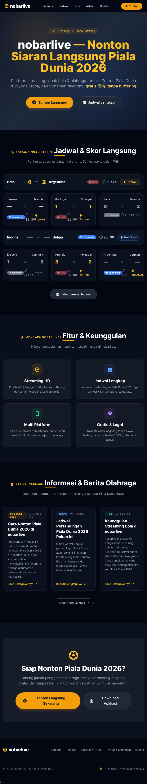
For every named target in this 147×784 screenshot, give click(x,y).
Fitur (77, 6)
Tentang (71, 749)
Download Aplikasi (110, 700)
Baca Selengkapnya (20, 584)
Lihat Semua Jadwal (76, 294)
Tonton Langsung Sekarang (50, 700)
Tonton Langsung (52, 102)
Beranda (47, 6)
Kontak (104, 6)
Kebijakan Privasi (91, 749)
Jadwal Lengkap (101, 102)
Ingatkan (41, 219)
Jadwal (63, 6)
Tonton (134, 6)
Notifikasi (130, 237)
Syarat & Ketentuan (119, 749)
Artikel (90, 6)
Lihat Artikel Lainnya (71, 602)
